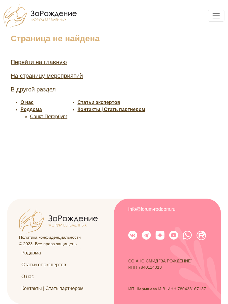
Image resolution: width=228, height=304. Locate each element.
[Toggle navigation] (216, 16)
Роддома (31, 109)
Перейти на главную (39, 62)
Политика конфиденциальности (50, 237)
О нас (27, 102)
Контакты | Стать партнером (111, 109)
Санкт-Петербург (48, 116)
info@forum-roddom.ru (151, 209)
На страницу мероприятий (47, 75)
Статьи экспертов (98, 102)
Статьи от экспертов (43, 264)
